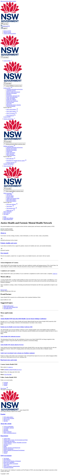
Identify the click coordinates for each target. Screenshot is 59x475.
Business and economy (11, 148)
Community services (11, 90)
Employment (9, 151)
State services (6, 419)
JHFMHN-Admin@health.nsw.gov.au (13, 369)
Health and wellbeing (11, 99)
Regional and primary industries (13, 105)
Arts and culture (10, 195)
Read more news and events (9, 360)
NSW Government (6, 455)
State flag (5, 421)
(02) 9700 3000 (7, 374)
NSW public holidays (11, 199)
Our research (4, 253)
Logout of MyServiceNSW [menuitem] (9, 33)
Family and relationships (11, 97)
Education (5, 445)
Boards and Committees (8, 462)
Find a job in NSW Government (10, 463)
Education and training (11, 93)
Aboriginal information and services (14, 89)
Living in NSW (7, 88)
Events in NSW (9, 197)
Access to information (8, 426)
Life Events (9, 103)
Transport (5, 451)
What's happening (8, 193)
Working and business (9, 146)
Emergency (9, 94)
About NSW (9, 194)
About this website (6, 423)
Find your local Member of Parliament (12, 461)
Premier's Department (8, 449)
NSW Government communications (11, 466)
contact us (55, 273)
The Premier (6, 458)
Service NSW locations (8, 418)
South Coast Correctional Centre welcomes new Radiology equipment (18, 353)
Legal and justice (10, 102)
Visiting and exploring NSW (12, 198)
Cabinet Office (6, 438)
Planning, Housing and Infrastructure (11, 447)
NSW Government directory (9, 433)
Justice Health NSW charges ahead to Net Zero (12, 344)
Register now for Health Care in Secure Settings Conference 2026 (16, 326)
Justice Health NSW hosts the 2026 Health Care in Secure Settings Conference (23, 318)
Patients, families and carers (9, 243)
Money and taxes (10, 154)
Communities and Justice (9, 441)
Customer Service (7, 443)
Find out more (4, 289)
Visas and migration (10, 106)
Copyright (5, 429)
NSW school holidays (11, 201)
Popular (3, 414)
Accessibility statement (8, 427)
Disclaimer (5, 430)
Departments (4, 436)
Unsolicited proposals (8, 467)
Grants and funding (10, 98)
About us (3, 233)
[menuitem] (7, 31)
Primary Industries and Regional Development (13, 450)
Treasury (5, 452)
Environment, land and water (12, 95)
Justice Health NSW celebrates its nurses (10, 336)
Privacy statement (7, 431)
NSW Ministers (7, 459)
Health (4, 446)
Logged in (5, 28)
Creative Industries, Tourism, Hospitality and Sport (14, 442)
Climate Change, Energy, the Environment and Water (15, 440)
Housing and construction (12, 101)
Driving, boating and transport (13, 92)
